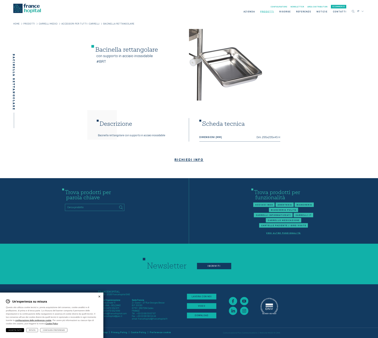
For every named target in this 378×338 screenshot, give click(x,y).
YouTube (244, 301)
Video (201, 306)
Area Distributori (317, 7)
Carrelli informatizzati (273, 215)
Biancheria (304, 205)
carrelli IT (304, 215)
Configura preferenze (54, 330)
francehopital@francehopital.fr (153, 319)
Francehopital (27, 8)
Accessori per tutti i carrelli (80, 24)
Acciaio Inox (264, 205)
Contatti (340, 12)
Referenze (303, 12)
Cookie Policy (138, 332)
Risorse (285, 12)
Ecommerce (339, 7)
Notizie (322, 12)
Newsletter (297, 7)
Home (16, 24)
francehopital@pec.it (112, 316)
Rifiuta (32, 330)
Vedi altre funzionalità (283, 233)
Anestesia (285, 205)
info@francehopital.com (115, 313)
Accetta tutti (15, 330)
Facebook (233, 301)
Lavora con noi (202, 296)
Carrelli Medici (48, 24)
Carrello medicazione (284, 220)
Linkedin (233, 311)
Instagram (244, 311)
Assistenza (269, 306)
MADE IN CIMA (274, 333)
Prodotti (267, 12)
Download (201, 315)
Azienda (249, 12)
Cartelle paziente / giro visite (283, 225)
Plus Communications (247, 333)
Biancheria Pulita (283, 210)
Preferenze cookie (160, 332)
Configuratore (279, 7)
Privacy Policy (119, 332)
